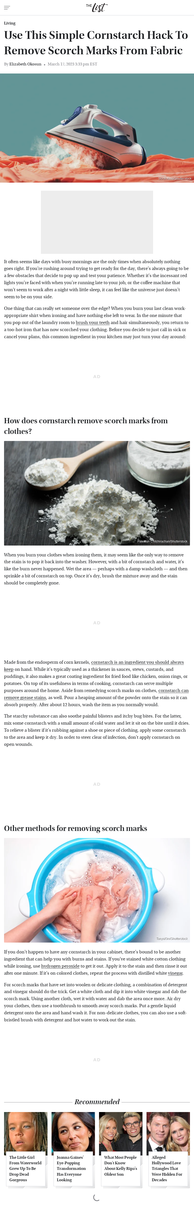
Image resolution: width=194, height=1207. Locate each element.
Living (9, 23)
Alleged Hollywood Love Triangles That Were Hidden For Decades (167, 1169)
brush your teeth (93, 322)
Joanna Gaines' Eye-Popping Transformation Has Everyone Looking (71, 1169)
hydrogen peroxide (60, 966)
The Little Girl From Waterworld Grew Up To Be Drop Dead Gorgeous (25, 1169)
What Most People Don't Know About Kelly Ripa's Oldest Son (120, 1166)
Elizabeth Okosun (25, 64)
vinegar (175, 973)
